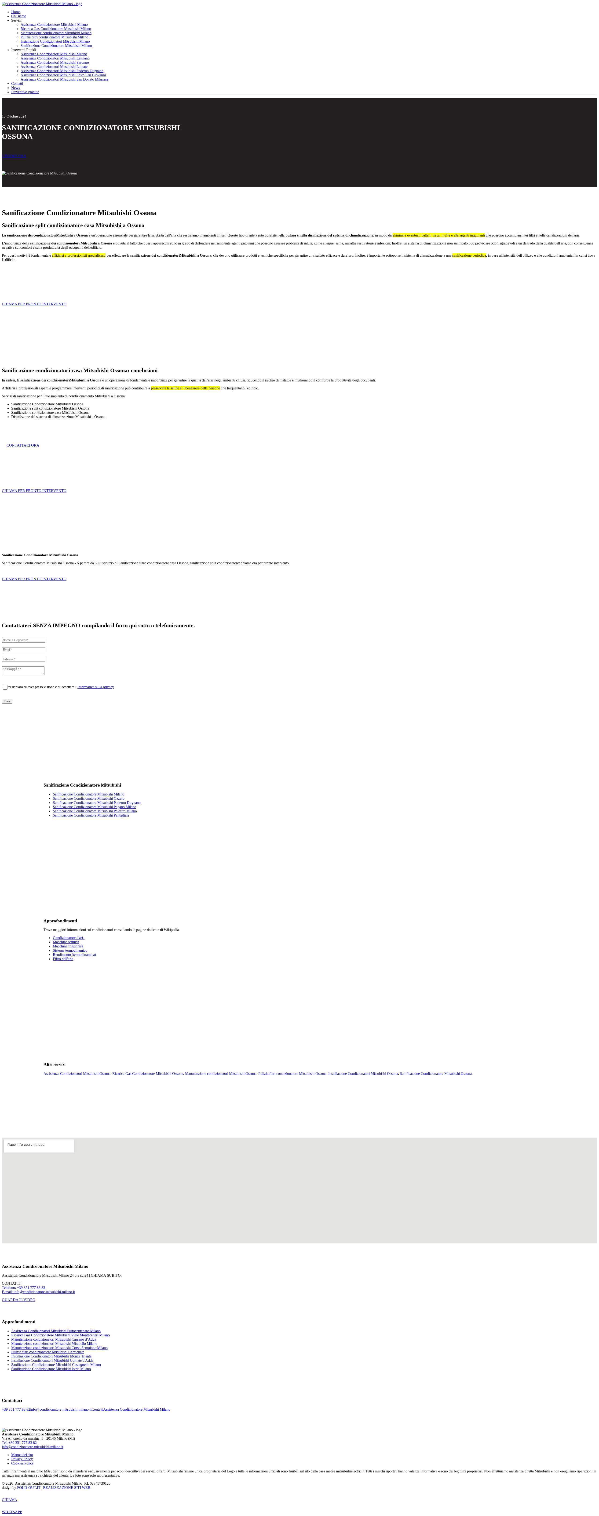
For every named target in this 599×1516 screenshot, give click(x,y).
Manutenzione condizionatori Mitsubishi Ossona (220, 1074)
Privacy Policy (22, 1459)
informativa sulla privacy (95, 687)
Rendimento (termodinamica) (74, 955)
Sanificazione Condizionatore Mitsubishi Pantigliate (91, 815)
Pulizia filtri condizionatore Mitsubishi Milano (54, 37)
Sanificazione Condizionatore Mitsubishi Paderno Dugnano (97, 803)
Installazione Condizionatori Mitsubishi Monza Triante (51, 1356)
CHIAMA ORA (14, 156)
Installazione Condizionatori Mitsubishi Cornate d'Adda (52, 1360)
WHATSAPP (12, 1512)
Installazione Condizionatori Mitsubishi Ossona (363, 1074)
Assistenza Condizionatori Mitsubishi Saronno (55, 62)
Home (15, 12)
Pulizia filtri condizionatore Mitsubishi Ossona (292, 1074)
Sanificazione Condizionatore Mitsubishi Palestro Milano (95, 811)
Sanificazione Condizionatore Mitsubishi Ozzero (88, 798)
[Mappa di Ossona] (299, 1190)
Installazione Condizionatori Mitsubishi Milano (55, 41)
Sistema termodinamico (70, 950)
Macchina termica (66, 942)
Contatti (17, 83)
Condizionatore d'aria (68, 938)
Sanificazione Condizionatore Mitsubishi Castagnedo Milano (56, 1365)
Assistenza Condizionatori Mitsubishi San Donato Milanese (64, 79)
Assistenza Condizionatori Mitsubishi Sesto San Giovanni (63, 75)
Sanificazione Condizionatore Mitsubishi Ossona (436, 1074)
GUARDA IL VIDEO (18, 1300)
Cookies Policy (22, 1463)
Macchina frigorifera (68, 946)
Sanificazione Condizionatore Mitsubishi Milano (56, 46)
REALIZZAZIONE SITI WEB (66, 1488)
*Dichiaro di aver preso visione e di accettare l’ (61, 687)
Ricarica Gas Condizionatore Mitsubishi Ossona (147, 1074)
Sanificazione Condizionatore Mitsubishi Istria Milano (51, 1369)
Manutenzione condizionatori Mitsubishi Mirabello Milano (54, 1344)
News (15, 88)
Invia (7, 701)
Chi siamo (18, 16)
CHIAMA (9, 1500)
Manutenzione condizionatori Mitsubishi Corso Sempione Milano (59, 1348)
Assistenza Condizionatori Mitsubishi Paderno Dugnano (62, 71)
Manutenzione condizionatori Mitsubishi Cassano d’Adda (53, 1339)
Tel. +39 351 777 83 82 (19, 1443)
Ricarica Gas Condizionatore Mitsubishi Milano (56, 29)
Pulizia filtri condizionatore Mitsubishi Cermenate (47, 1352)
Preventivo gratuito (25, 92)
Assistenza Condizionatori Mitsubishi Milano (54, 54)
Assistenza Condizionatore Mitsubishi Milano (54, 24)
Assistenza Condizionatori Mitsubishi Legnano (55, 58)
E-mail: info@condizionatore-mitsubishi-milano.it (38, 1292)
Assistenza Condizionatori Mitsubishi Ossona (77, 1074)
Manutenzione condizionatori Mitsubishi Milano (56, 33)
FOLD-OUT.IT (28, 1488)
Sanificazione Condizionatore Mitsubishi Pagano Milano (94, 807)
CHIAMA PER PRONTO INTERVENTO (34, 304)
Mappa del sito (22, 1455)
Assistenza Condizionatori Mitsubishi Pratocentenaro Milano (56, 1331)
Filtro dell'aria (63, 959)
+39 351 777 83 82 (16, 1409)
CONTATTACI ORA (23, 445)
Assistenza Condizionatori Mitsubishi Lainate (54, 67)
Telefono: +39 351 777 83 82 (23, 1288)
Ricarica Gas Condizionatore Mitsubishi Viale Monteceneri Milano (60, 1335)
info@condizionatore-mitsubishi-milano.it (60, 1409)
